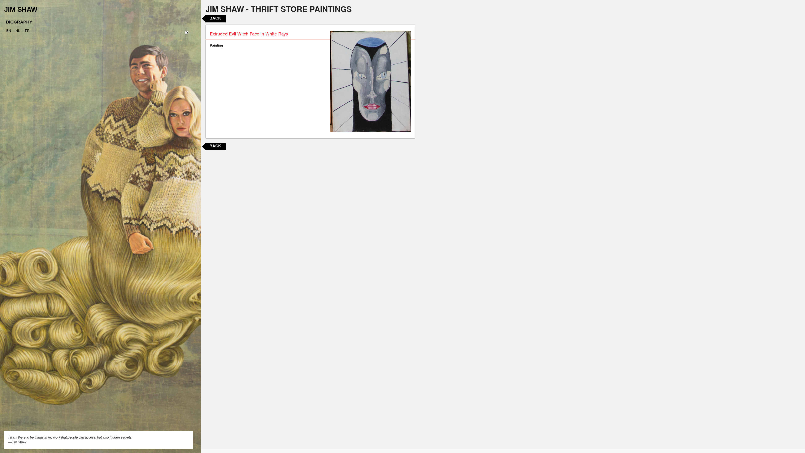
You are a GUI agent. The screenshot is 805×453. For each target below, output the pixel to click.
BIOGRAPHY (19, 22)
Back (215, 18)
